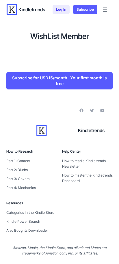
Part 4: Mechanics (21, 188)
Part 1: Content (18, 161)
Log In (61, 9)
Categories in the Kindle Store (30, 212)
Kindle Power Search (23, 221)
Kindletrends (31, 9)
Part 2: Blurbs (17, 170)
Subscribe (85, 9)
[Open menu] (105, 9)
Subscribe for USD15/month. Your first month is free (59, 80)
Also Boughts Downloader (27, 230)
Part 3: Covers (17, 179)
